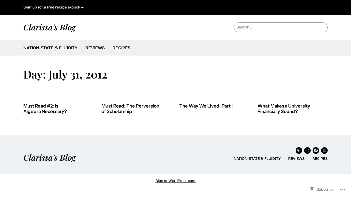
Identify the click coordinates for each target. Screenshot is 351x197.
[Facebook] (316, 150)
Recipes (121, 47)
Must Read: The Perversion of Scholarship (130, 108)
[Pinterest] (299, 150)
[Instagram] (307, 150)
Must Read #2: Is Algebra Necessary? (45, 108)
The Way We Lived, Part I (206, 106)
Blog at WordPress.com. (175, 180)
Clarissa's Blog (49, 27)
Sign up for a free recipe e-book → (53, 7)
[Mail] (324, 150)
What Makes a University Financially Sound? (283, 108)
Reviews (95, 47)
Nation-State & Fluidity (50, 47)
